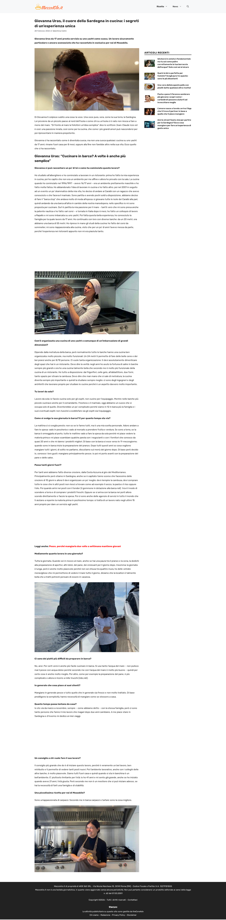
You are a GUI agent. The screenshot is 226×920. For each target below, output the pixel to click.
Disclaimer (132, 915)
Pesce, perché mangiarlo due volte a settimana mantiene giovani (85, 546)
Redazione (105, 915)
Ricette (160, 6)
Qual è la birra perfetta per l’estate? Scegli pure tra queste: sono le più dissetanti (172, 76)
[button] (187, 6)
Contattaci (132, 900)
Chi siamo (94, 915)
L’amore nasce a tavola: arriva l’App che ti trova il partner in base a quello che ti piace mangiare (174, 111)
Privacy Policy (118, 915)
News (175, 6)
